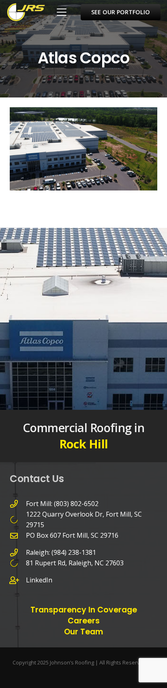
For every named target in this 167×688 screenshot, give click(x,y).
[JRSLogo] (25, 12)
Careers (84, 620)
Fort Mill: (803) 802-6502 (62, 503)
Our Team (83, 631)
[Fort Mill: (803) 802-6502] (18, 504)
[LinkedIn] (18, 580)
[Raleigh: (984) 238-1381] (18, 552)
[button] (61, 12)
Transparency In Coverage (83, 609)
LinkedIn (39, 579)
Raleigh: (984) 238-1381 (61, 552)
